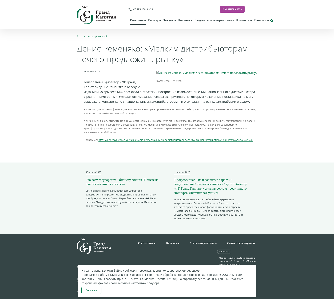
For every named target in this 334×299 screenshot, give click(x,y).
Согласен (91, 290)
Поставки (185, 20)
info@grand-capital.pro (230, 264)
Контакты (261, 20)
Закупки (169, 20)
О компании (147, 243)
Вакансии (173, 243)
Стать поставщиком (241, 243)
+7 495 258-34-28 (143, 9)
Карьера (154, 20)
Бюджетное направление (214, 20)
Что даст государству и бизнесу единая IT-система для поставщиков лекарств (122, 182)
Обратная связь (232, 9)
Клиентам (244, 20)
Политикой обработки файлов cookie (172, 275)
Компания (138, 20)
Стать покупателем (203, 243)
